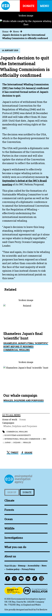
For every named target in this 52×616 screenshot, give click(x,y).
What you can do (15, 547)
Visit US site (10, 565)
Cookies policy (12, 569)
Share (28, 452)
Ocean (22, 419)
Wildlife (9, 528)
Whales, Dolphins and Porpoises (20, 426)
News (16, 31)
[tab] (7, 31)
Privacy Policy (28, 569)
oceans (17, 442)
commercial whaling (17, 431)
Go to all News (11, 415)
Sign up (11, 492)
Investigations (13, 538)
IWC (44, 439)
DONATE (28, 6)
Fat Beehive (41, 609)
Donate (27, 492)
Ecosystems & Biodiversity (17, 435)
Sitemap (21, 565)
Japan (7, 442)
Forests (9, 510)
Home (5, 31)
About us (10, 556)
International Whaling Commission (22, 439)
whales (27, 442)
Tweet (14, 452)
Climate (9, 500)
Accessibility (33, 565)
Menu (44, 6)
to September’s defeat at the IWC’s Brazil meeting (25, 180)
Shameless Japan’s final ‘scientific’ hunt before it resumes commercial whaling (25, 346)
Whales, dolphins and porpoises (23, 400)
